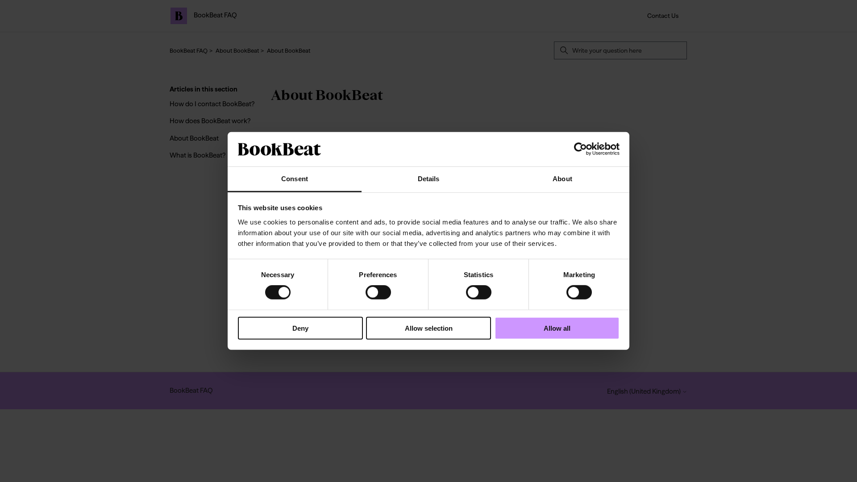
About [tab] (562, 179)
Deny (300, 328)
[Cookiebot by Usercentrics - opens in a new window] (580, 149)
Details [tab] (429, 179)
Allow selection (429, 328)
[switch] (378, 292)
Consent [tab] (294, 179)
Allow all (557, 328)
